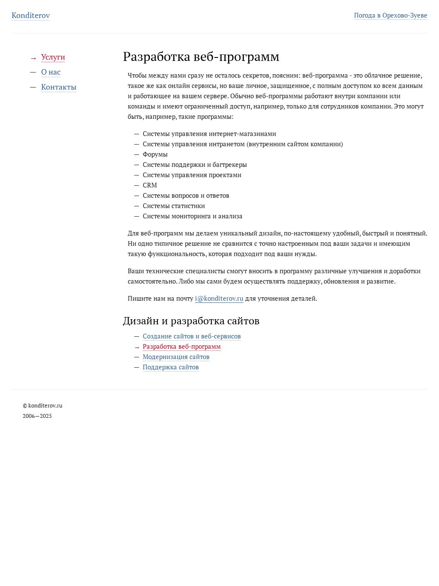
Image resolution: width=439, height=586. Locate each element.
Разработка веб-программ (182, 346)
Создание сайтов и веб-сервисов (192, 336)
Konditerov (31, 15)
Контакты (58, 87)
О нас (50, 71)
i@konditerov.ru (219, 298)
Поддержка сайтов (171, 366)
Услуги (53, 56)
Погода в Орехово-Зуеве (390, 15)
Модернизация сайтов (176, 356)
